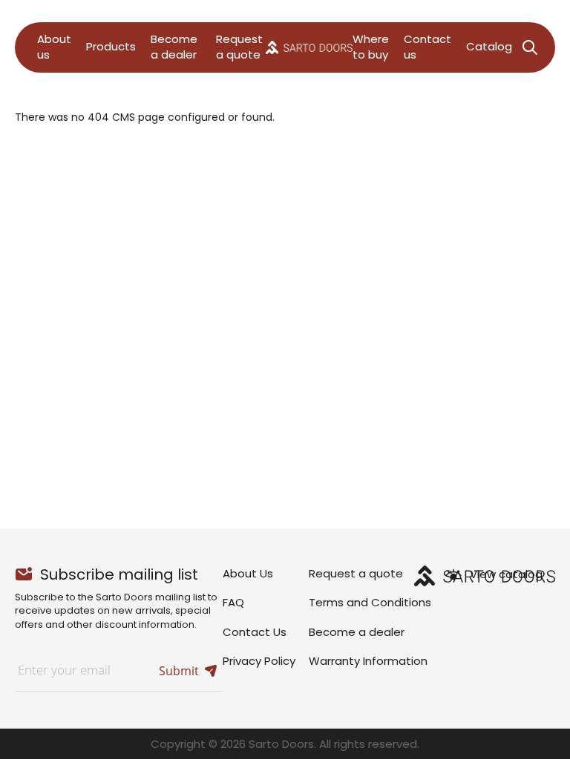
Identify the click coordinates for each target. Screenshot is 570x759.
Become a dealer (356, 632)
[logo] (309, 47)
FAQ (233, 602)
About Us (248, 573)
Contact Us (254, 632)
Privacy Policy (259, 661)
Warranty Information (368, 661)
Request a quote (356, 573)
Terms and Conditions (370, 602)
